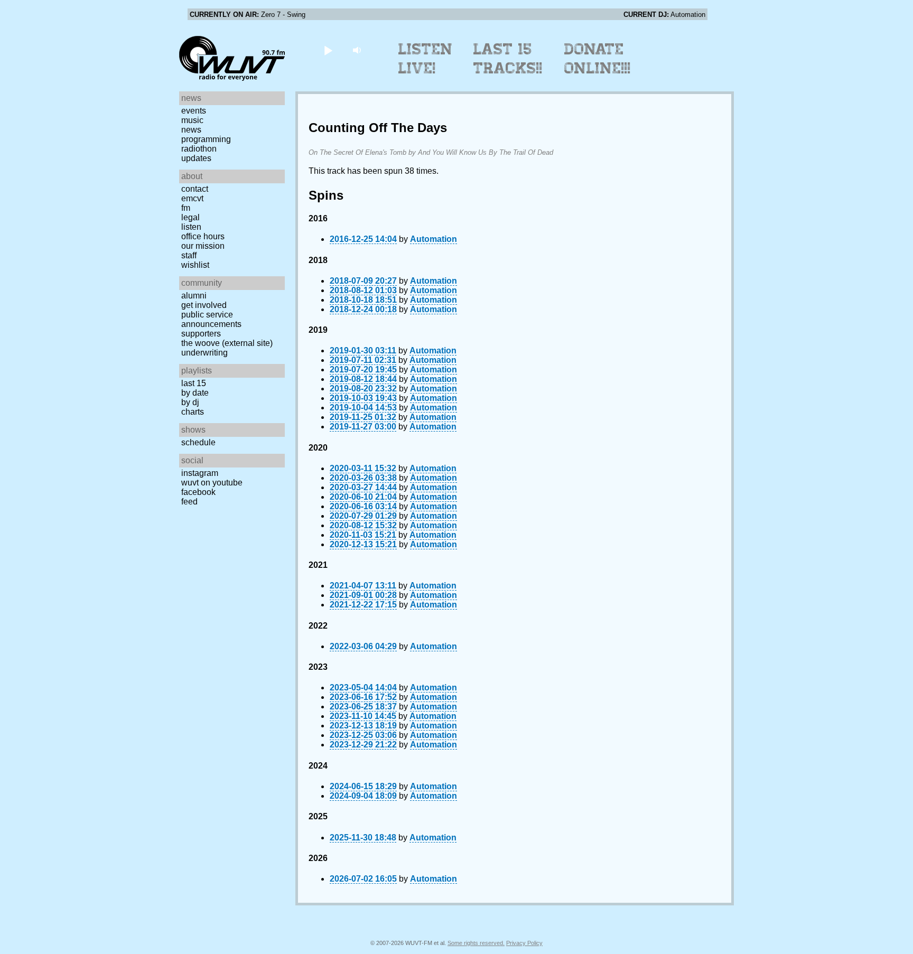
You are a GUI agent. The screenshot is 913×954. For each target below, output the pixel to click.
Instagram (199, 473)
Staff (189, 255)
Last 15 (193, 383)
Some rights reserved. (476, 943)
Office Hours (203, 236)
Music (192, 120)
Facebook (198, 492)
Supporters (201, 333)
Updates (196, 158)
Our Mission (203, 245)
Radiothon (199, 148)
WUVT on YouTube (212, 482)
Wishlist (195, 264)
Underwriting (204, 352)
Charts (192, 411)
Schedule (198, 442)
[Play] (328, 50)
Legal (190, 217)
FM (185, 207)
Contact (194, 188)
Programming (206, 139)
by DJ (190, 402)
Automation (433, 239)
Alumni (194, 295)
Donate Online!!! (597, 59)
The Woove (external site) (227, 343)
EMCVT (192, 198)
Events (193, 110)
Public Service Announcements (211, 319)
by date (195, 392)
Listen (191, 226)
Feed (189, 501)
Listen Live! (425, 59)
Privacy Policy (524, 943)
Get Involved (204, 305)
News (191, 129)
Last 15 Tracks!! (508, 59)
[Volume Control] (358, 50)
